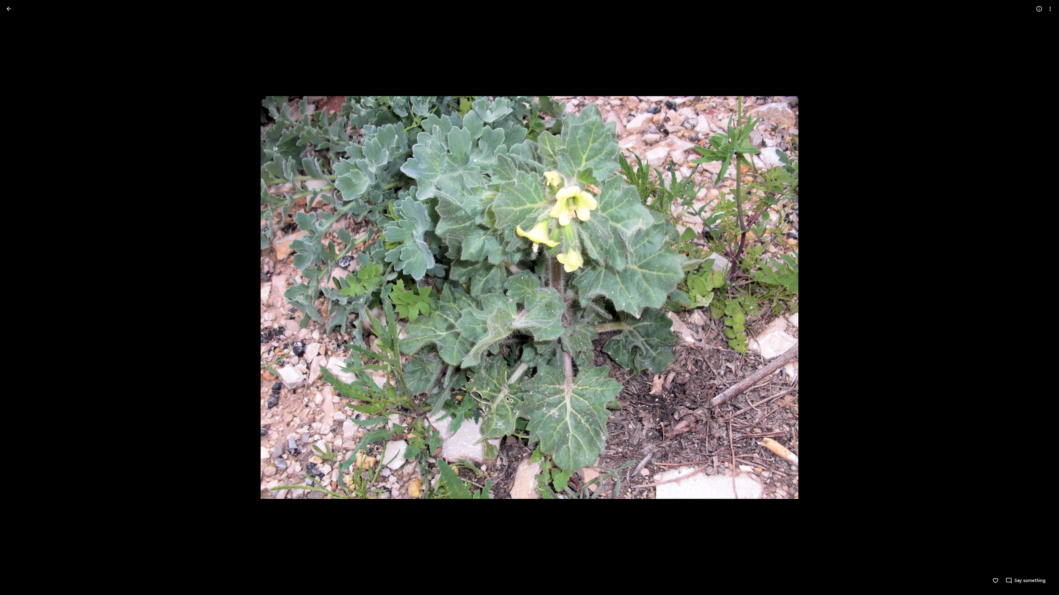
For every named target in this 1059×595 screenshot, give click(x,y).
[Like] (995, 580)
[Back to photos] (8, 8)
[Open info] (1039, 8)
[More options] (1050, 8)
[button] (15, 297)
